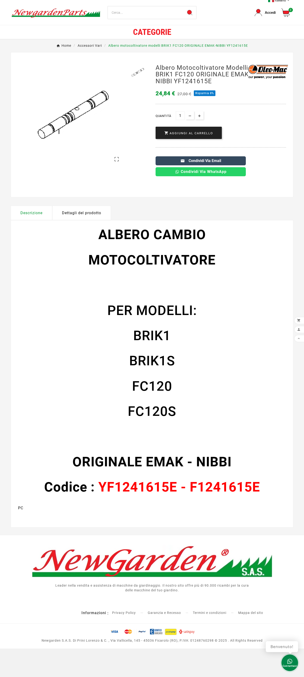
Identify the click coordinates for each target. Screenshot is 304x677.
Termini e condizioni (209, 613)
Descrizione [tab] (31, 213)
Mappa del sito (250, 613)
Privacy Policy (124, 613)
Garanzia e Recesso (164, 613)
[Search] (189, 12)
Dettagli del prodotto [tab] (81, 213)
